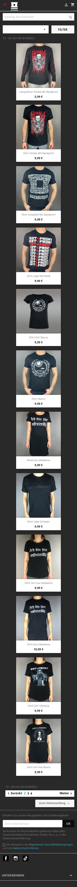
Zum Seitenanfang (55, 803)
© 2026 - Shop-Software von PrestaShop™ (28, 882)
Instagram (16, 858)
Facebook (6, 858)
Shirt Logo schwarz (38, 521)
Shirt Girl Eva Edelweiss (39, 583)
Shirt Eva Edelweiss (38, 644)
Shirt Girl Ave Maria (38, 767)
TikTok (25, 858)
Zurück (13, 793)
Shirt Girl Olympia (38, 705)
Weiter (66, 793)
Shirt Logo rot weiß (38, 276)
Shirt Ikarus (38, 398)
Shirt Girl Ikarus (38, 337)
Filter (63, 30)
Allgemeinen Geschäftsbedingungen (51, 844)
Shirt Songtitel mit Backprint (38, 214)
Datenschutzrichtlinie (25, 848)
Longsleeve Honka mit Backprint (38, 91)
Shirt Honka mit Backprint (38, 153)
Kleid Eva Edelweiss (38, 460)
